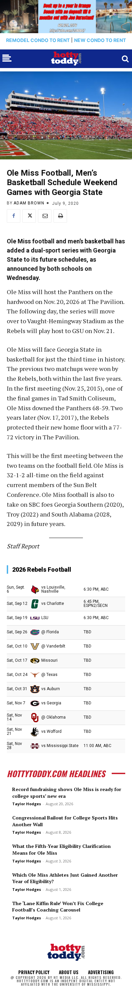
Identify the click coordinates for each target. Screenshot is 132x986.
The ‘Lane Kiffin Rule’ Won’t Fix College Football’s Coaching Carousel (57, 906)
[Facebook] (13, 216)
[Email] (44, 216)
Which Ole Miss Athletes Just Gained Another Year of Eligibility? (65, 878)
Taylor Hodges (26, 803)
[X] (29, 216)
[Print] (60, 216)
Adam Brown (29, 203)
